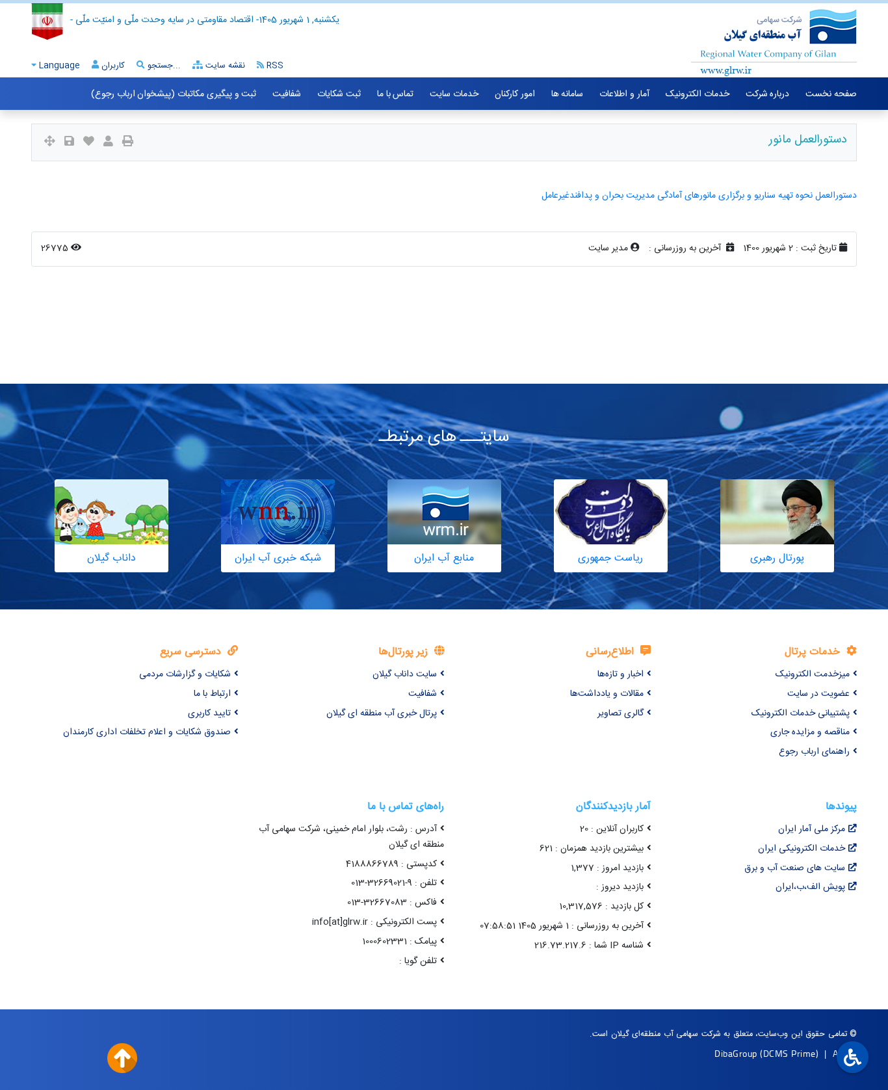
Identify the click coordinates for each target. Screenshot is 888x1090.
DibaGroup (735, 1053)
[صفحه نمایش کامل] (49, 142)
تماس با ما (395, 94)
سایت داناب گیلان (404, 674)
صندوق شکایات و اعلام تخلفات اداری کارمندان (147, 732)
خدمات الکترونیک (697, 94)
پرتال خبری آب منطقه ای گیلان (381, 713)
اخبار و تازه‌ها (620, 674)
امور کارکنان (515, 94)
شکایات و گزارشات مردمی (185, 674)
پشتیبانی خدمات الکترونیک (800, 713)
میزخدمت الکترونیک (813, 674)
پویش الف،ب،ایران (810, 887)
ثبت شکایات (339, 94)
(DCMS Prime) (789, 1053)
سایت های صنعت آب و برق (794, 868)
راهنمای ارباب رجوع (814, 752)
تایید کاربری (209, 713)
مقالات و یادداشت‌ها (607, 694)
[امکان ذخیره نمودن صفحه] (69, 142)
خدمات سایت (454, 94)
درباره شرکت (768, 94)
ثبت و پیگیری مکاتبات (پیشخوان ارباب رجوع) (173, 94)
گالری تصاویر (620, 713)
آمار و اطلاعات (624, 94)
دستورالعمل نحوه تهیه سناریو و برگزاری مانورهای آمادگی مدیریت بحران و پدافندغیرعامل (699, 196)
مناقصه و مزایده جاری (810, 732)
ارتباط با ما (212, 694)
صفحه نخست (831, 94)
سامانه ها (567, 94)
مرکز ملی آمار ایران (811, 829)
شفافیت (286, 94)
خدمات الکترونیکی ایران (801, 849)
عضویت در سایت (818, 694)
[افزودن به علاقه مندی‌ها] (88, 142)
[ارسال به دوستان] (108, 142)
